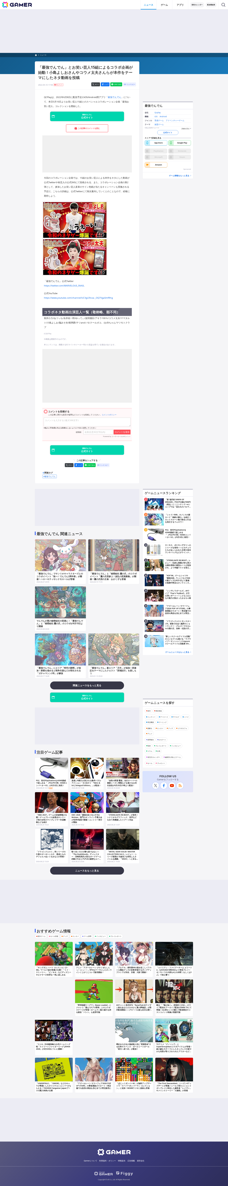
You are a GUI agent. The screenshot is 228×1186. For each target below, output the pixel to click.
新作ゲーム (42, 936)
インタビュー (176, 746)
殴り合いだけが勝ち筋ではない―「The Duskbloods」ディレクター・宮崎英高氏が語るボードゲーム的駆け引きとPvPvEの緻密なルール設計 (86, 856)
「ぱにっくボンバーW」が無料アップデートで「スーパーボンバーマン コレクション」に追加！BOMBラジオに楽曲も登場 (133, 1085)
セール (150, 763)
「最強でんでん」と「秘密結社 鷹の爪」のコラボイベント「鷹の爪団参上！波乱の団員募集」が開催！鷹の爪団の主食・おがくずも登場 (113, 576)
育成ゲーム (159, 120)
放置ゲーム (159, 124)
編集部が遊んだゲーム (173, 757)
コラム (150, 751)
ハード (186, 717)
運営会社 (140, 1160)
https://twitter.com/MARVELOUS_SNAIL (64, 285)
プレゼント (161, 763)
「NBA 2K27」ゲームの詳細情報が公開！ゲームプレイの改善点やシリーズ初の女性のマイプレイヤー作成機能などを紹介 (51, 818)
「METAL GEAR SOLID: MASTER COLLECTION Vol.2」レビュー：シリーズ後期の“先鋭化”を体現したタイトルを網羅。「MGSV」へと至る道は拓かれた (122, 856)
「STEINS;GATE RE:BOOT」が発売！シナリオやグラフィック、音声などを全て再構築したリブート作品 (122, 817)
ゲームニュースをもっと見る (177, 652)
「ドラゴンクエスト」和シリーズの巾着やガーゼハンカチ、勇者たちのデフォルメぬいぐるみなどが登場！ (51, 854)
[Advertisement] (114, 31)
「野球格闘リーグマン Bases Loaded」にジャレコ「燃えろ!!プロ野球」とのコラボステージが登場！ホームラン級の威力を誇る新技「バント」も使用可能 (93, 1009)
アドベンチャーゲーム (175, 120)
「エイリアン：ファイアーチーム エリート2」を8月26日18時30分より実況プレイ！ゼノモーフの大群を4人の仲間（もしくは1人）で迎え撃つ (174, 971)
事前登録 (158, 711)
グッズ (170, 728)
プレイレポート (161, 746)
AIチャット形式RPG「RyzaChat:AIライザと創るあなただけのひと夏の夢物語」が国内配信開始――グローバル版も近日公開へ (133, 1007)
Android (163, 116)
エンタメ (160, 728)
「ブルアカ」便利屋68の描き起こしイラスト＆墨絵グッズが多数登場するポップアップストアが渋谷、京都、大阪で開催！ (134, 969)
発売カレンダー (197, 5)
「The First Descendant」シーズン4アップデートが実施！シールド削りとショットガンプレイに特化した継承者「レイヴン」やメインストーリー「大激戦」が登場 (173, 1087)
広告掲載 (131, 1160)
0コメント (59, 85)
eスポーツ (162, 739)
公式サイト (167, 132)
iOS (156, 116)
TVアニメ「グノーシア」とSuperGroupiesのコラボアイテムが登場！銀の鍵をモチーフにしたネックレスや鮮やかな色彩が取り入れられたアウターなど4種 (174, 1049)
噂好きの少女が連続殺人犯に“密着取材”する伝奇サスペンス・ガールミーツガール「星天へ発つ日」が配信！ (133, 1046)
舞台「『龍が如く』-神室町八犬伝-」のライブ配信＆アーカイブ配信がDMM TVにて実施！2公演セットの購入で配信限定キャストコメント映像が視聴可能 (174, 1009)
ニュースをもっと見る (87, 870)
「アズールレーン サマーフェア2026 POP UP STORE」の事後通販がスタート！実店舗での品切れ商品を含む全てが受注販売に (93, 1085)
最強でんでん (114, 97)
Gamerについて (90, 1160)
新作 (149, 711)
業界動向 (151, 739)
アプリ (180, 4)
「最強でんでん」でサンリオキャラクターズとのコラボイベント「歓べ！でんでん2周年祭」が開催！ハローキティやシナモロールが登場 (60, 576)
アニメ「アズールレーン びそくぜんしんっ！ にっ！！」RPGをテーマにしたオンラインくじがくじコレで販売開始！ (94, 969)
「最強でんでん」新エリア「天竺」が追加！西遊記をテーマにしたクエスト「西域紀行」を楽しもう (113, 670)
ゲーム (164, 4)
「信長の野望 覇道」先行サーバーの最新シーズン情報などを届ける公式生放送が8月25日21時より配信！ (122, 782)
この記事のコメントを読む (89, 128)
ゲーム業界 (87, 936)
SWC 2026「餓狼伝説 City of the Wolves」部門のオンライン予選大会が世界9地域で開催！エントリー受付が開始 (87, 818)
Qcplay (158, 113)
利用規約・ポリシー (107, 1160)
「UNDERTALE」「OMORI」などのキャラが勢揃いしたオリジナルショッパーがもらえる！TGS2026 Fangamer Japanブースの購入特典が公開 (53, 1087)
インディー (151, 717)
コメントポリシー (109, 414)
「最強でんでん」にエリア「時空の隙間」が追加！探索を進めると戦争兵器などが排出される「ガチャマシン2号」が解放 (59, 670)
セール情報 (54, 936)
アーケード (164, 717)
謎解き (150, 728)
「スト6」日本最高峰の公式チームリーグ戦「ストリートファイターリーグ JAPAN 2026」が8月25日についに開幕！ (53, 1046)
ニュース (148, 4)
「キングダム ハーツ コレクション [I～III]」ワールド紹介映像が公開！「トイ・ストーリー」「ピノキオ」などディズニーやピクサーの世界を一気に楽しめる (53, 971)
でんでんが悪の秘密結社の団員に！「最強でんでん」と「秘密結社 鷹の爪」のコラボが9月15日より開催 (60, 623)
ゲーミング (163, 722)
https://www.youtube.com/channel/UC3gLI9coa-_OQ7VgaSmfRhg (78, 297)
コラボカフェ (182, 728)
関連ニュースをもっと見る (87, 685)
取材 (149, 746)
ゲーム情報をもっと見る (179, 175)
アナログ (176, 717)
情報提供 (121, 1160)
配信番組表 (211, 5)
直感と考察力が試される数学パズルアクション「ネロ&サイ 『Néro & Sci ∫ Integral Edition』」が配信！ (86, 782)
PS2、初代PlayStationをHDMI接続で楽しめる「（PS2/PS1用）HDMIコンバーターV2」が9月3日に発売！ (51, 782)
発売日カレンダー (154, 757)
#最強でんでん (49, 476)
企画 (158, 751)
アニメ (150, 733)
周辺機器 (151, 722)
